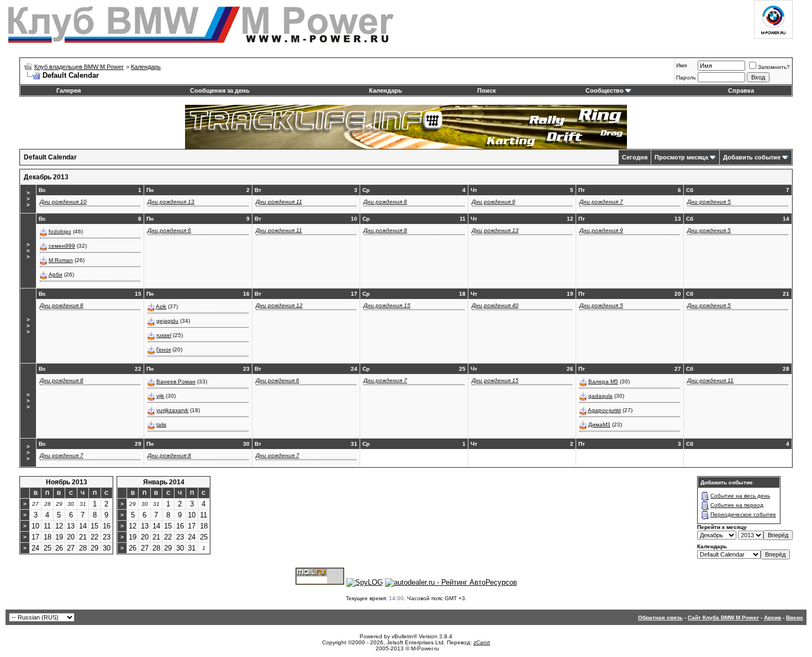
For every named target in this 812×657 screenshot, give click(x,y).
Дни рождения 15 (386, 305)
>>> (28, 199)
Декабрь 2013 (46, 177)
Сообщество (605, 90)
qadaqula (600, 396)
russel (163, 335)
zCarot (481, 642)
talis (161, 424)
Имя (681, 65)
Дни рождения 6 (169, 230)
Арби (55, 274)
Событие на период (736, 505)
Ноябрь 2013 (66, 482)
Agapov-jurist (604, 410)
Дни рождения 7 (601, 202)
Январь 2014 (163, 482)
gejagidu (167, 321)
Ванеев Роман (176, 381)
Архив (772, 618)
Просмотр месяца (681, 157)
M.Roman (61, 260)
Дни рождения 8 (385, 202)
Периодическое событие (743, 514)
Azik (161, 306)
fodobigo (60, 231)
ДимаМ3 (599, 424)
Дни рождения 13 (170, 202)
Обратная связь (660, 618)
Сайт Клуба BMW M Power (723, 618)
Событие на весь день (740, 496)
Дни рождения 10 (63, 202)
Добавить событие (752, 157)
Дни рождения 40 (495, 305)
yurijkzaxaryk (172, 410)
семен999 (62, 246)
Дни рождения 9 (493, 202)
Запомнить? (774, 67)
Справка (741, 90)
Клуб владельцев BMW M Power (79, 66)
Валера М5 (603, 381)
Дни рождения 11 (279, 202)
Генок (163, 349)
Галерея (68, 90)
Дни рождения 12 (279, 305)
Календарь (146, 66)
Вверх (794, 618)
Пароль (686, 77)
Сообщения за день (220, 90)
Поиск (486, 90)
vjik (160, 396)
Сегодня (634, 157)
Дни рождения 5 (709, 202)
